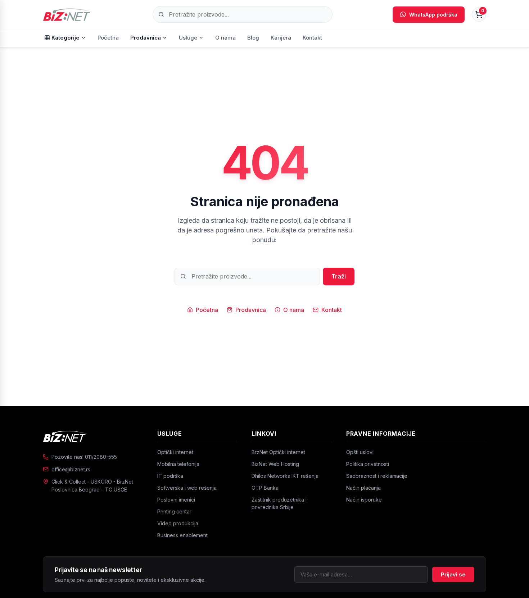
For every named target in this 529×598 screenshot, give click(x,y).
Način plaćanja (363, 488)
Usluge (188, 37)
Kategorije (65, 37)
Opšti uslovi (360, 452)
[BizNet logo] (93, 436)
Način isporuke (364, 500)
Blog (253, 37)
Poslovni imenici (176, 500)
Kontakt (312, 37)
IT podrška (170, 476)
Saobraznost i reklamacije (376, 476)
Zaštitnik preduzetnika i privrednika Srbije (279, 503)
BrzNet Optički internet (278, 452)
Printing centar (174, 511)
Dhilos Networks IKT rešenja (285, 476)
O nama (225, 37)
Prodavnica (145, 37)
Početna (108, 37)
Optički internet (175, 452)
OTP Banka (265, 488)
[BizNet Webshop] (67, 14)
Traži (338, 276)
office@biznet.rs (70, 469)
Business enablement (182, 535)
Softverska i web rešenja (187, 488)
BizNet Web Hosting (275, 464)
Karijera (281, 37)
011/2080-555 (101, 457)
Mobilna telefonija (178, 464)
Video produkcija (177, 523)
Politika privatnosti (367, 464)
